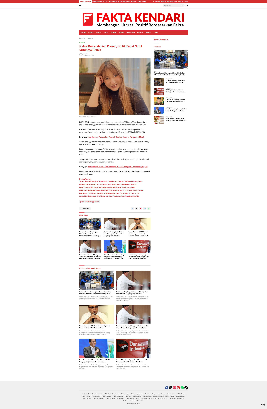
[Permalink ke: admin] (81, 54)
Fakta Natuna (162, 398)
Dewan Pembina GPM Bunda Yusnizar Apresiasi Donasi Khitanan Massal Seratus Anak (107, 187)
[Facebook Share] (132, 208)
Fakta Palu (120, 398)
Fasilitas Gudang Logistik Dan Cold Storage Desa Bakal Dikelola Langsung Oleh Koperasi (107, 184)
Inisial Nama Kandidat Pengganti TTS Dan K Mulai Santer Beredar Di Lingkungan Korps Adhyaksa (111, 190)
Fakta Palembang (98, 398)
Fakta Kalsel (96, 396)
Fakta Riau (152, 398)
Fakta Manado (110, 398)
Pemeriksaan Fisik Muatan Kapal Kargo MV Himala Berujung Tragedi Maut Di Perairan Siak (109, 193)
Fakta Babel (87, 398)
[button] (182, 5)
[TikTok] (186, 387)
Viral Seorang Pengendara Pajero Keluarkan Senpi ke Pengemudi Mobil (116, 137)
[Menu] (80, 5)
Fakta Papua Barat (137, 394)
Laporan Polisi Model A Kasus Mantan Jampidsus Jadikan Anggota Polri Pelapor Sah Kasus (176, 100)
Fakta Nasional (97, 394)
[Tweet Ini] (136, 208)
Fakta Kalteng (106, 396)
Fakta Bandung (150, 394)
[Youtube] (178, 388)
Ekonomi (113, 32)
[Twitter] (170, 388)
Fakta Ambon (130, 398)
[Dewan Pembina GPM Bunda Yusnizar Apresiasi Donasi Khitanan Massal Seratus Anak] (139, 224)
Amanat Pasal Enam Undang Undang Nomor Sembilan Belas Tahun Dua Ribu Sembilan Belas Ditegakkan (176, 119)
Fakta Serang (147, 396)
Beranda (83, 32)
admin (85, 54)
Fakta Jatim (171, 394)
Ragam (156, 32)
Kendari (91, 32)
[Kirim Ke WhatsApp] (149, 208)
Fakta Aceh (116, 394)
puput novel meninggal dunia (89, 202)
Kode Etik (180, 398)
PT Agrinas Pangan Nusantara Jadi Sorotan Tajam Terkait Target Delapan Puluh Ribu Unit (160, 2)
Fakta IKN (107, 394)
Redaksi (125, 401)
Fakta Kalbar (86, 394)
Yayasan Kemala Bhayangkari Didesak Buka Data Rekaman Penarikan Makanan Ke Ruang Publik (110, 181)
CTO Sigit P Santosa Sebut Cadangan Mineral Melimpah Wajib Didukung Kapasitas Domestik (175, 91)
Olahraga (148, 32)
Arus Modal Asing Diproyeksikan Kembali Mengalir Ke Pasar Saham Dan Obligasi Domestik (176, 110)
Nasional (98, 32)
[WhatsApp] (182, 388)
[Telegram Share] (144, 208)
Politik (106, 32)
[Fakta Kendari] (133, 19)
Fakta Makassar (118, 396)
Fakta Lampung (158, 396)
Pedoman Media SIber (137, 401)
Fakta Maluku (180, 396)
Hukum (121, 32)
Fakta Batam (181, 394)
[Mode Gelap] (187, 5)
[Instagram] (174, 388)
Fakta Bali (128, 396)
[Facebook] (166, 388)
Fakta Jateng (161, 394)
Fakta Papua (125, 394)
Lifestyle (140, 32)
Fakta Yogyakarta (141, 398)
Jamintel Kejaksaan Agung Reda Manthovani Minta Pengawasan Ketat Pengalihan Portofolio (109, 196)
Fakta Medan (86, 396)
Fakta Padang (169, 396)
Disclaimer (172, 398)
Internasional (130, 32)
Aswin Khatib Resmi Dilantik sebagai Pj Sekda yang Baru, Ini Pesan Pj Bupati (117, 166)
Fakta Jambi (137, 396)
